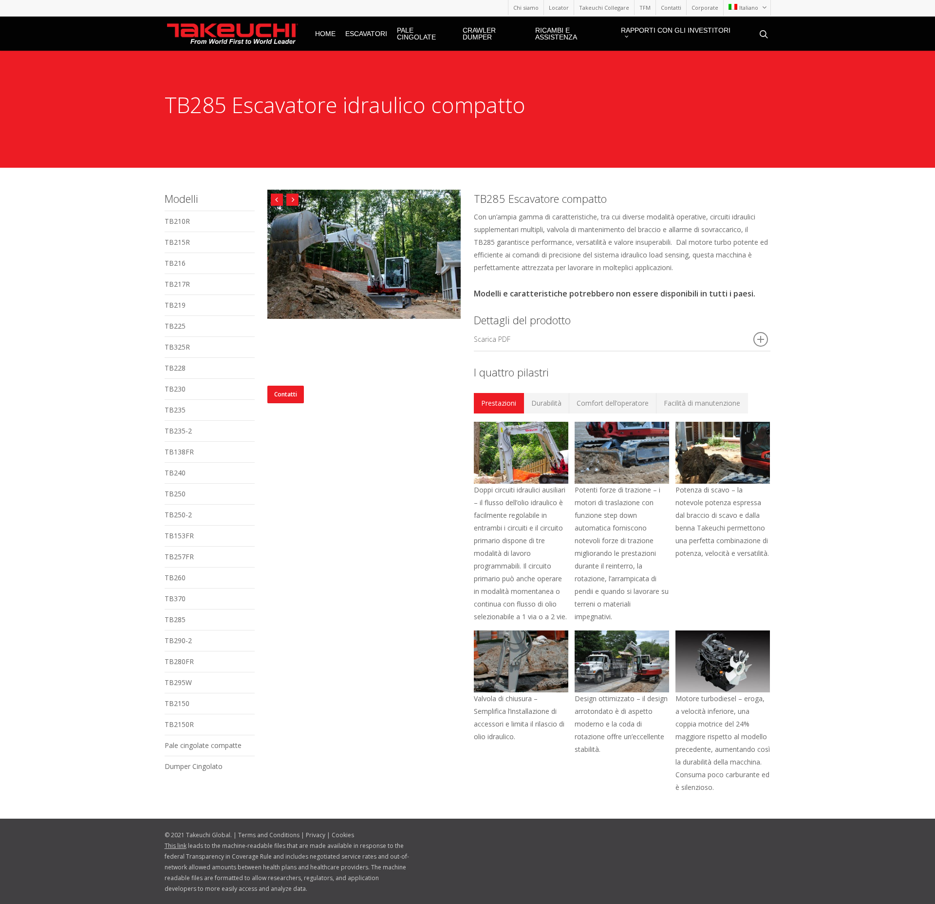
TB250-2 (178, 514)
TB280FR (179, 661)
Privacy (315, 835)
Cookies (343, 835)
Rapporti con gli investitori (675, 30)
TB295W (178, 682)
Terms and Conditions (268, 835)
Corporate (705, 7)
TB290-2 (178, 640)
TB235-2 (178, 430)
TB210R (177, 221)
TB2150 (177, 703)
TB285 (175, 619)
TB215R (177, 242)
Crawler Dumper (479, 33)
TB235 (175, 409)
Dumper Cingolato (194, 766)
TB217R (177, 284)
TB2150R (179, 724)
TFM (645, 7)
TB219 (175, 305)
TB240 (175, 472)
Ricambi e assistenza (556, 33)
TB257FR (179, 556)
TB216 (175, 263)
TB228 (175, 368)
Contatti (671, 7)
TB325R (177, 347)
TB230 (175, 388)
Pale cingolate (416, 33)
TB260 (175, 577)
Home (325, 33)
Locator (559, 7)
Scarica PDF (492, 339)
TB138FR (179, 451)
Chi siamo (526, 7)
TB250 (175, 493)
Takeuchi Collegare (604, 7)
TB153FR (179, 535)
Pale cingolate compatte (203, 745)
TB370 (175, 598)
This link (176, 846)
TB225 (175, 326)
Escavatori (366, 33)
